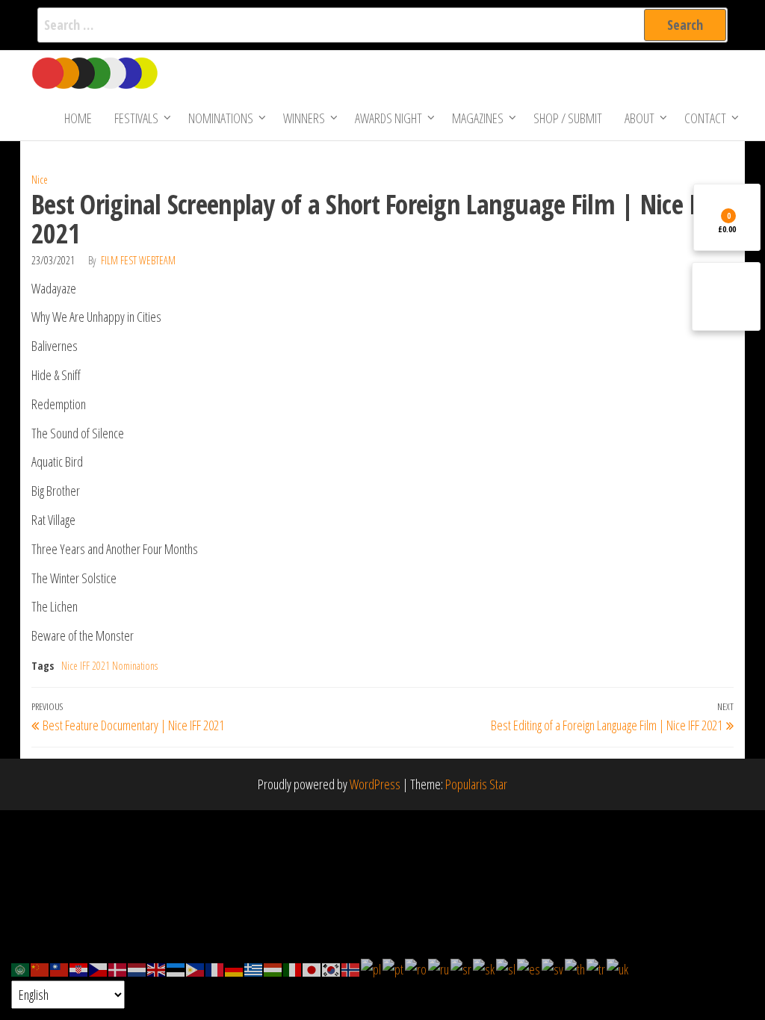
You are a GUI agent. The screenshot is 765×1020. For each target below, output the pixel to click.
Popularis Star (476, 784)
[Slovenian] (506, 968)
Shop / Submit (567, 118)
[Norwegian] (351, 968)
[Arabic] (21, 968)
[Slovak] (484, 968)
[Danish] (118, 968)
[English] (157, 968)
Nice (39, 179)
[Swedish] (553, 968)
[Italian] (293, 968)
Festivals (136, 118)
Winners (304, 118)
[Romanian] (416, 968)
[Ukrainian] (618, 968)
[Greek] (254, 968)
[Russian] (439, 968)
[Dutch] (137, 968)
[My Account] (726, 296)
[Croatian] (79, 968)
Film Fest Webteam (138, 260)
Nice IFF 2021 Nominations (109, 666)
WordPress (375, 784)
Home (78, 118)
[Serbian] (461, 968)
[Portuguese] (393, 968)
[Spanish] (529, 968)
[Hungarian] (273, 968)
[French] (215, 968)
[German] (234, 968)
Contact (705, 118)
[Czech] (98, 968)
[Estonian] (176, 968)
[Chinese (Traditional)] (59, 968)
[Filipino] (195, 968)
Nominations (220, 118)
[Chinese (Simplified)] (40, 968)
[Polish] (371, 968)
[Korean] (331, 968)
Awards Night (388, 118)
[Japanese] (312, 968)
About (639, 118)
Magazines (478, 118)
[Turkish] (596, 968)
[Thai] (575, 968)
